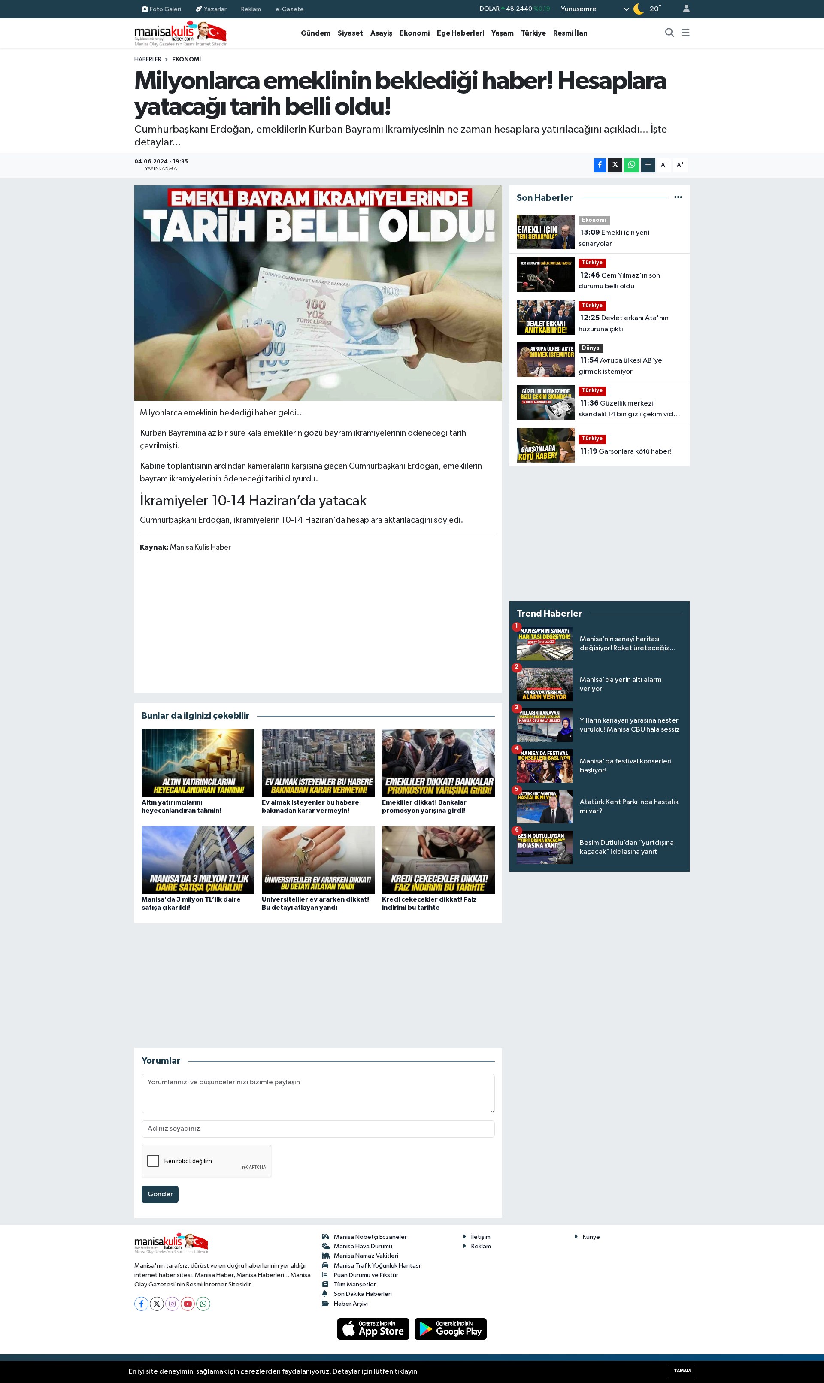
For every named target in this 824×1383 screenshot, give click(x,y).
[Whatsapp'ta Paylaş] (631, 165)
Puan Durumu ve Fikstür (366, 1275)
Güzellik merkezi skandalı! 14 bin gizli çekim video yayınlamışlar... (630, 409)
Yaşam (502, 33)
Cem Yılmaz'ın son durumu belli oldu (619, 281)
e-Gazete (290, 9)
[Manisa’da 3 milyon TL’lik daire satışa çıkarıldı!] (198, 859)
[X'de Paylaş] (615, 165)
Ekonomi (415, 33)
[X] (157, 1304)
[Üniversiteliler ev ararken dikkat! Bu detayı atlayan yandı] (318, 859)
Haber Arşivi (351, 1304)
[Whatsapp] (203, 1304)
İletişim (481, 1237)
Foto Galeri (165, 9)
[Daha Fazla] (648, 165)
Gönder (160, 1194)
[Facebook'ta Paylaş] (600, 165)
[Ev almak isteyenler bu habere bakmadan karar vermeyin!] (318, 762)
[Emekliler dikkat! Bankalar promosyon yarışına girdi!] (438, 762)
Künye (591, 1237)
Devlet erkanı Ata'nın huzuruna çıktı (624, 323)
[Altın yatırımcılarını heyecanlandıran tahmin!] (198, 762)
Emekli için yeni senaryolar (614, 238)
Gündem (315, 33)
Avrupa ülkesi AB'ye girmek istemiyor (620, 366)
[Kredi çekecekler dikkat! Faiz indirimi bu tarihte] (438, 859)
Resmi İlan (570, 33)
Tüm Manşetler (355, 1284)
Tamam (682, 1370)
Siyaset (350, 33)
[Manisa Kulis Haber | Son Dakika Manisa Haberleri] (180, 33)
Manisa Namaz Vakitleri (366, 1256)
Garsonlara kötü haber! (626, 451)
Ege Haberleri (460, 33)
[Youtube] (188, 1304)
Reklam (251, 9)
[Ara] (670, 33)
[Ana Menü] (686, 33)
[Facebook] (141, 1304)
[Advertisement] (318, 621)
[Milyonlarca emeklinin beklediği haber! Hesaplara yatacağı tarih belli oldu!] (318, 293)
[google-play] (451, 1328)
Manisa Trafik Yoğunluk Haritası (377, 1265)
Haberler (147, 60)
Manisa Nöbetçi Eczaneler (370, 1237)
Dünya (591, 348)
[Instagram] (172, 1304)
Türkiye (533, 33)
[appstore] (374, 1328)
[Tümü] (678, 198)
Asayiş (381, 33)
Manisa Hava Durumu (363, 1246)
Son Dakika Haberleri (363, 1294)
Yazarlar (215, 9)
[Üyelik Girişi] (683, 9)
